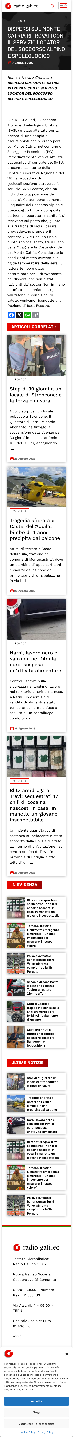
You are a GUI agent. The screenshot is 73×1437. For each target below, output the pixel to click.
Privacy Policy (45, 1432)
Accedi (17, 1336)
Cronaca (18, 21)
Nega (36, 1412)
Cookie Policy (27, 1432)
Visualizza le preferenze (36, 1424)
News (26, 77)
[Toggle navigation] (63, 6)
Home (12, 77)
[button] (67, 1354)
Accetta (36, 1401)
